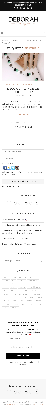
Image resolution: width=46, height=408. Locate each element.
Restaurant (7, 304)
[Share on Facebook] (17, 127)
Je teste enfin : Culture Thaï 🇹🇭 (14, 220)
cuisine (5, 284)
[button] (5, 167)
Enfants (24, 284)
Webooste (38, 405)
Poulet (23, 297)
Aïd (25, 277)
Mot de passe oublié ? (11, 186)
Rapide (14, 301)
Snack (23, 304)
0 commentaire (29, 123)
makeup (13, 294)
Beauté (32, 277)
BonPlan (6, 280)
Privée (31, 297)
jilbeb (27, 290)
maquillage (36, 294)
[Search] (44, 33)
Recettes (38, 301)
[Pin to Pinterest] (23, 127)
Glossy (13, 287)
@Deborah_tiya (13, 405)
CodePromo (21, 280)
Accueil (5, 40)
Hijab (12, 290)
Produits (39, 297)
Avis (20, 277)
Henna (38, 287)
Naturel (15, 297)
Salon (16, 304)
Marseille (6, 297)
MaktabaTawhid (24, 294)
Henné (5, 290)
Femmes (5, 287)
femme (39, 284)
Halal (30, 287)
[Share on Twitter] (20, 127)
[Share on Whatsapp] (25, 127)
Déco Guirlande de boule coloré (23, 90)
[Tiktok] (31, 8)
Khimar (34, 290)
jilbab (19, 290)
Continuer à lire (23, 115)
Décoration (14, 284)
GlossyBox (22, 287)
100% (4, 277)
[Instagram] (17, 8)
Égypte (5, 307)
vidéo (39, 304)
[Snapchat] (28, 8)
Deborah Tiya (26, 95)
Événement (14, 307)
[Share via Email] (31, 127)
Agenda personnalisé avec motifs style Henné (21, 225)
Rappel (22, 301)
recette (29, 301)
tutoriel (31, 304)
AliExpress (12, 277)
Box (13, 280)
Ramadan (6, 301)
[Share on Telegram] (28, 127)
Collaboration (33, 280)
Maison (5, 294)
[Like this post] (15, 127)
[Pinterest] (21, 8)
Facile (32, 284)
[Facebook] (14, 8)
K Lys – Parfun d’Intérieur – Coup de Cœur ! (19, 244)
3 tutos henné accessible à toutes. (16, 238)
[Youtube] (24, 8)
